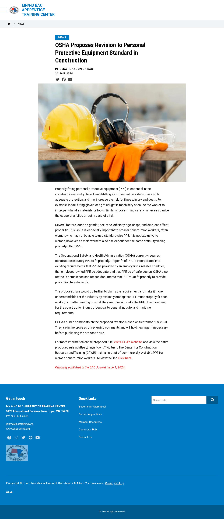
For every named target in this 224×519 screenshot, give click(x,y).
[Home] (9, 23)
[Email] (70, 79)
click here (125, 358)
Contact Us (85, 437)
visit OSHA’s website (128, 342)
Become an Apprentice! (92, 406)
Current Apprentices (90, 414)
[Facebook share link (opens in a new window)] (63, 79)
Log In (9, 491)
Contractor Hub (88, 429)
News (21, 23)
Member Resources (90, 422)
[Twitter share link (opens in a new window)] (57, 79)
